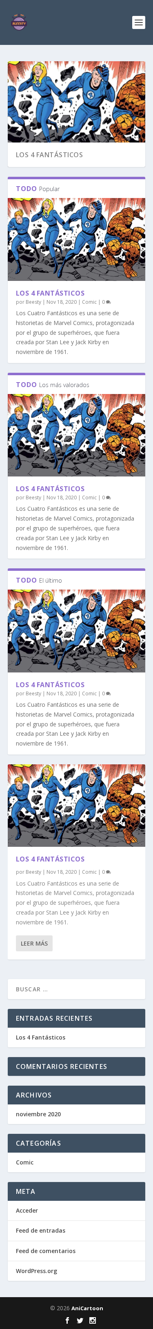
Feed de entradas (40, 1230)
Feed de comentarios (45, 1251)
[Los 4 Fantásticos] (77, 239)
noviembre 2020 (38, 1114)
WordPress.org (36, 1271)
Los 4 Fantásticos (49, 154)
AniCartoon (87, 1308)
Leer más (34, 943)
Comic (89, 301)
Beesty (33, 301)
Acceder (27, 1210)
